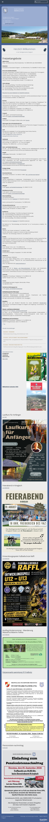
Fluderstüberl (5, 154)
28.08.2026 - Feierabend (8, 331)
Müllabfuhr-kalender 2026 (10, 387)
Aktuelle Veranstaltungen (9, 328)
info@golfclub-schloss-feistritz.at (14, 134)
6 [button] (46, 42)
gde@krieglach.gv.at (9, 23)
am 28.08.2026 (6, 488)
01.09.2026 (5, 748)
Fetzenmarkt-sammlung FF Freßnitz (17, 672)
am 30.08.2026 (6, 558)
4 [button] (43, 42)
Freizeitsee (23, 170)
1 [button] (39, 42)
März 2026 (5, 359)
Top (4, 324)
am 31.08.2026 (6, 634)
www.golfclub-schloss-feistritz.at (10, 136)
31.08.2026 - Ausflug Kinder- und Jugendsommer (15, 337)
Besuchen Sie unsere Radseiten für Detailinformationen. (15, 93)
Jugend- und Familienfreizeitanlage (16, 116)
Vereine (27, 120)
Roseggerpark (21, 163)
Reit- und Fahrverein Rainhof (32, 174)
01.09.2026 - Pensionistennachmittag (12, 344)
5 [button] (45, 42)
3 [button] (42, 42)
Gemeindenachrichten (8, 352)
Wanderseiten (43, 303)
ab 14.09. (5, 417)
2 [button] (41, 42)
